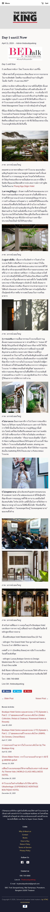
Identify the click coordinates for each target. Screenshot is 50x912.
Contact (25, 835)
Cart (46, 3)
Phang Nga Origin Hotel (24, 186)
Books (25, 838)
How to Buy (25, 841)
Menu (7, 3)
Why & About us (25, 831)
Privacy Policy (25, 851)
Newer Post (41, 698)
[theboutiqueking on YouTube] (27, 863)
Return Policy (25, 844)
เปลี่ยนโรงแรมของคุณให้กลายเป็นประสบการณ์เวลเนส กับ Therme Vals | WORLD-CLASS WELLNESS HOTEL (25, 771)
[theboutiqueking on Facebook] (22, 863)
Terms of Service (25, 847)
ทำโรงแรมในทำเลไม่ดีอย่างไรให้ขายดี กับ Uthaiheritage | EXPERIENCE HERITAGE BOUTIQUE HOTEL (20, 786)
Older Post (8, 698)
